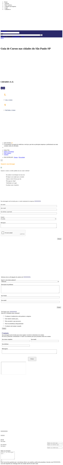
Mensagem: (5, 348)
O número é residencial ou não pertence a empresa (18, 316)
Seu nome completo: (7, 339)
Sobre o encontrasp (9, 151)
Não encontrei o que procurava (13, 321)
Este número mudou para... (12, 318)
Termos (16, 157)
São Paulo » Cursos (10, 110)
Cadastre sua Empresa (10, 6)
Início (2, 38)
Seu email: (33, 339)
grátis (22, 36)
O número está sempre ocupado (13, 326)
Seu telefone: (5, 344)
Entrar (3, 36)
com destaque (15, 36)
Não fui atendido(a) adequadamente (14, 323)
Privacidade (22, 157)
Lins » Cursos (8, 100)
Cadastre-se (7, 9)
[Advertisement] (31, 64)
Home (5, 2)
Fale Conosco (8, 5)
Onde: (1, 35)
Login (6, 8)
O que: (1, 33)
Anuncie (6, 154)
